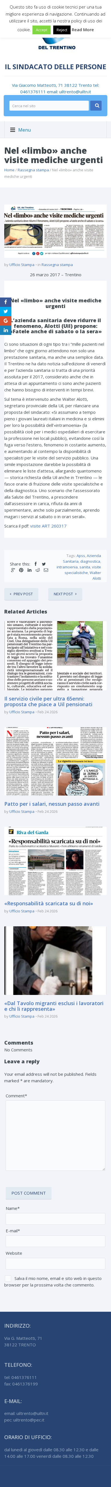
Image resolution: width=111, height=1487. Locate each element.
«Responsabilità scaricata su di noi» (48, 903)
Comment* (16, 1095)
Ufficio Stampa (21, 264)
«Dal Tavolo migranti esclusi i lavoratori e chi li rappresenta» (54, 1006)
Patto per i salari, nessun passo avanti (52, 803)
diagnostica (90, 561)
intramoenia (67, 567)
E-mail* (13, 1230)
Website (14, 1253)
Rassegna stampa (33, 169)
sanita (84, 567)
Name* (13, 1208)
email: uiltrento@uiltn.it (69, 91)
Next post (63, 593)
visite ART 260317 (48, 526)
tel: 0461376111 (20, 1377)
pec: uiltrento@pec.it (24, 1420)
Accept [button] (41, 29)
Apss (81, 555)
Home (9, 169)
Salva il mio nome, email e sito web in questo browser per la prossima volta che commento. (53, 1281)
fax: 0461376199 (21, 1384)
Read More (83, 29)
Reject (62, 29)
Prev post (23, 593)
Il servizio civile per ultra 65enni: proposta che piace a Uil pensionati (48, 701)
